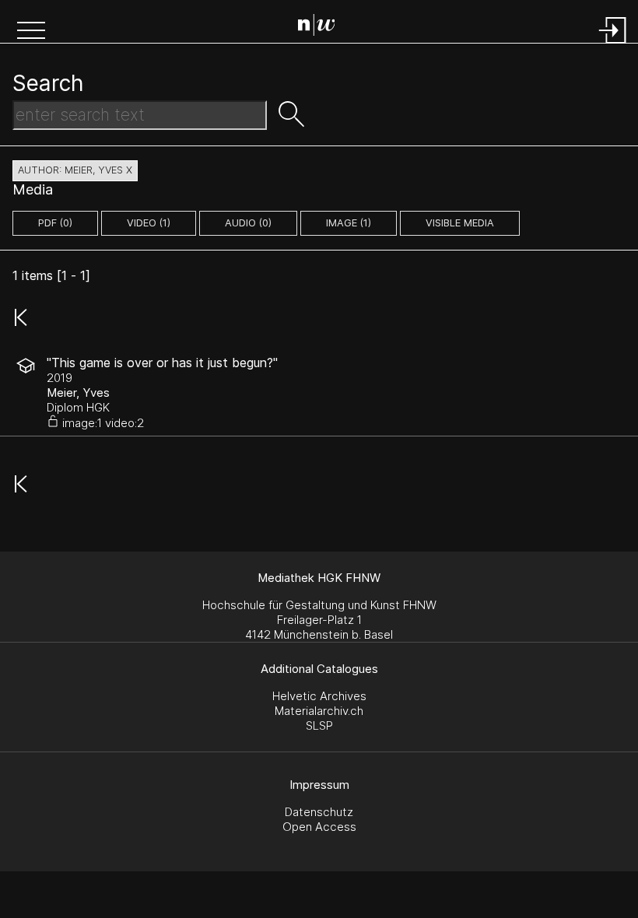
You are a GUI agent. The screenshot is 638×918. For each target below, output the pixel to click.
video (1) (148, 223)
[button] (31, 32)
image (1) (348, 223)
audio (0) (248, 223)
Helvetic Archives (319, 695)
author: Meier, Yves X (75, 170)
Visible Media (460, 223)
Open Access (319, 826)
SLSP (319, 725)
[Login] (613, 44)
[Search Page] (322, 27)
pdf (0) (55, 223)
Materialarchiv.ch (319, 710)
